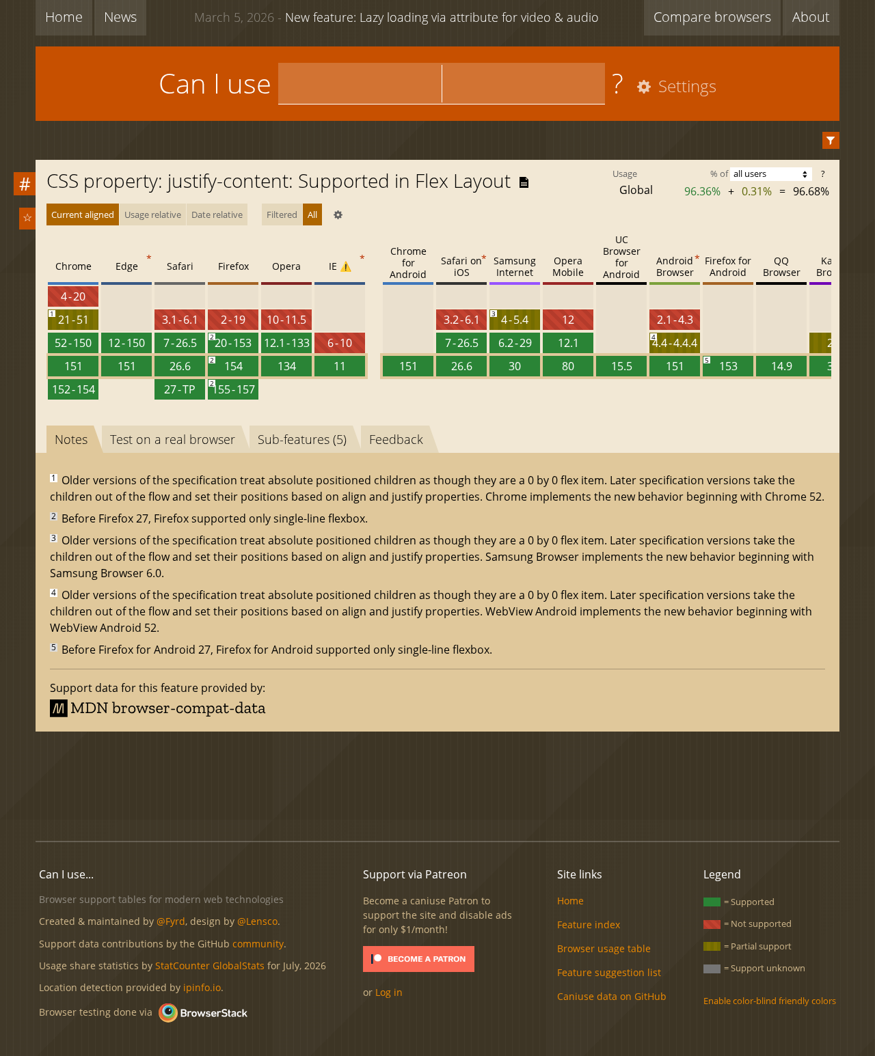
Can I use (215, 83)
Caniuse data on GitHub (612, 996)
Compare (712, 17)
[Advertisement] (437, 784)
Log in (389, 992)
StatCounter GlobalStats (210, 965)
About (811, 17)
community (258, 943)
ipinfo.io (202, 987)
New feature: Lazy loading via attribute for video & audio (396, 17)
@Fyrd (171, 921)
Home (64, 17)
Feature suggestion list (609, 972)
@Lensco (257, 921)
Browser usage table (604, 948)
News (120, 17)
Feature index (588, 924)
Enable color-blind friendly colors (769, 1001)
